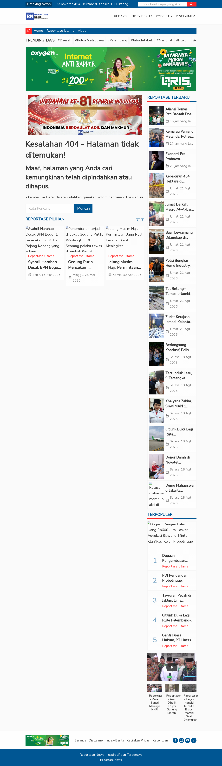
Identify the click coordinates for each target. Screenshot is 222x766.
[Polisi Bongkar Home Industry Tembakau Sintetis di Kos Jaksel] (156, 269)
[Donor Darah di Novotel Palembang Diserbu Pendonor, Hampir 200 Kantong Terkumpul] (156, 466)
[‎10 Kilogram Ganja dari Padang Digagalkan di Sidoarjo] (45, 239)
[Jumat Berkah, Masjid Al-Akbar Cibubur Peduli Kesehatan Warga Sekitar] (156, 213)
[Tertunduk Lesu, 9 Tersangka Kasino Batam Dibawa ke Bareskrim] (156, 382)
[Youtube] (187, 740)
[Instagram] (181, 740)
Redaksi (120, 16)
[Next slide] (142, 220)
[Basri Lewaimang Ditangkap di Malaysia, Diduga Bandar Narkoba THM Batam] (156, 241)
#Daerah (64, 40)
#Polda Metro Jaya (89, 40)
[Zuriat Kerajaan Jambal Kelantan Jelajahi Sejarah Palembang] (156, 326)
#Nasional (164, 40)
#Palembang (117, 40)
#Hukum (182, 40)
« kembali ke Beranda (43, 197)
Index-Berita (115, 740)
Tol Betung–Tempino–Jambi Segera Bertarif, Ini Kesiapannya (177, 296)
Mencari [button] (83, 208)
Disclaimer (185, 16)
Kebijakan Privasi (138, 740)
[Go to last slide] (138, 220)
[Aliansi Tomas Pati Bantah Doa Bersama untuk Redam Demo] (156, 115)
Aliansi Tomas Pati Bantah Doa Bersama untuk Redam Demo (178, 117)
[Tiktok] (193, 740)
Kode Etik (164, 16)
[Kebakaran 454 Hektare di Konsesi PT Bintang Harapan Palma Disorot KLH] (156, 185)
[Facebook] (175, 740)
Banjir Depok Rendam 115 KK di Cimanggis (122, 267)
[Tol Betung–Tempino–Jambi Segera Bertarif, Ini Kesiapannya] (156, 297)
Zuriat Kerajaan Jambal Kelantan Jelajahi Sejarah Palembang (178, 324)
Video (82, 30)
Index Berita (142, 16)
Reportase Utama (60, 30)
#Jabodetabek (142, 40)
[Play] (171, 667)
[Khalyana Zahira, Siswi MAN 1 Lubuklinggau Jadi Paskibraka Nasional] (156, 410)
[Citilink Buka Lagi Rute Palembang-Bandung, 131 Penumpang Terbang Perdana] (156, 438)
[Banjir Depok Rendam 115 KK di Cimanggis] (125, 239)
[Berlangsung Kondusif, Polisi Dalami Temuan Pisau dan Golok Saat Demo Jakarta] (156, 354)
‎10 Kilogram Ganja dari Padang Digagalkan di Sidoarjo (44, 270)
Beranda (80, 740)
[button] (191, 4)
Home (38, 30)
